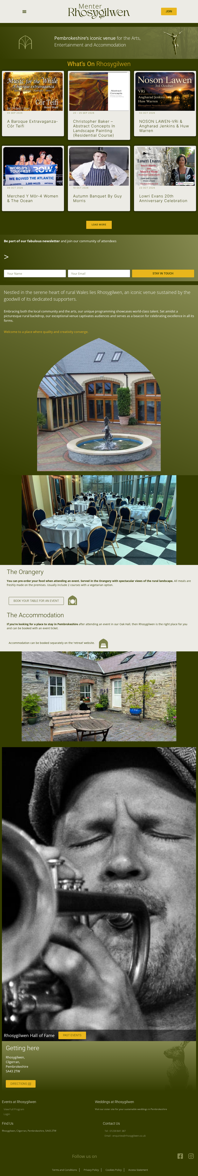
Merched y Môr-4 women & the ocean (32, 198)
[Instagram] (191, 1156)
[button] (24, 11)
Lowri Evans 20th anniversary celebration (163, 198)
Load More (99, 224)
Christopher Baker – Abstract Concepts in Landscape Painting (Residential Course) (94, 128)
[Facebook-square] (180, 1156)
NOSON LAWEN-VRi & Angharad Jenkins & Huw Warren (164, 126)
